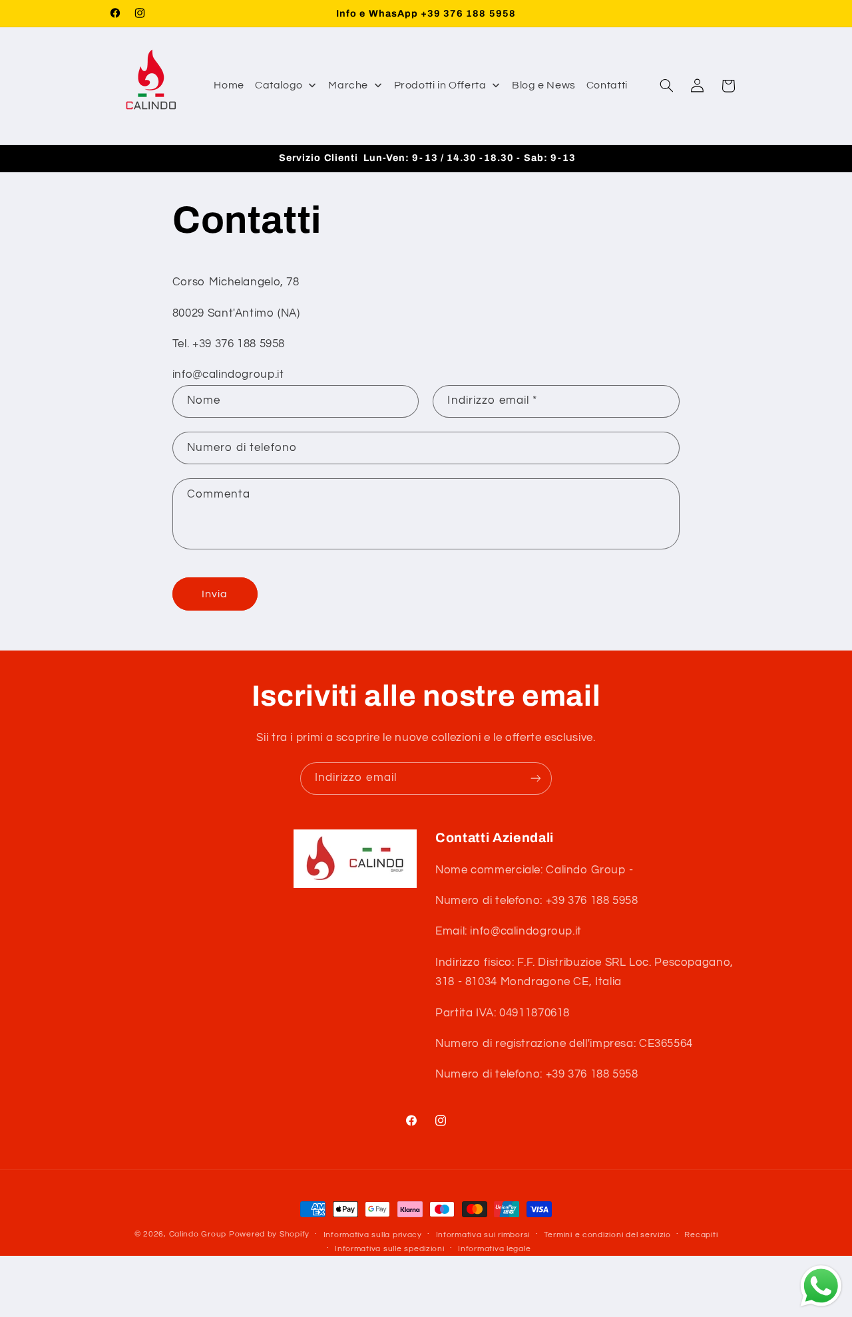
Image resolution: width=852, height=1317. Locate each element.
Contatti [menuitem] (607, 85)
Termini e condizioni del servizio (607, 1235)
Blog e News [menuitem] (544, 85)
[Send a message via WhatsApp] (821, 1286)
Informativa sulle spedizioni (390, 1248)
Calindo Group (198, 1234)
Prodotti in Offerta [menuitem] (440, 85)
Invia (215, 594)
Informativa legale (494, 1248)
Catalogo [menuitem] (279, 85)
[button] (666, 86)
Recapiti (701, 1235)
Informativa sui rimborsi (483, 1235)
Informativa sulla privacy (372, 1235)
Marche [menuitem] (348, 85)
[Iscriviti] (536, 778)
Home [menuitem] (229, 85)
